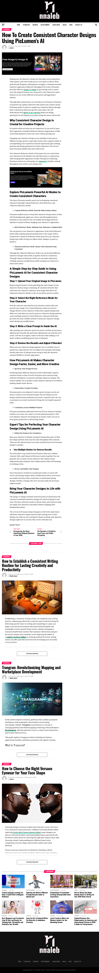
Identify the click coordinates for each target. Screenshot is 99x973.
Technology (26, 25)
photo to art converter (31, 112)
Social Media (56, 25)
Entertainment (45, 25)
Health (65, 25)
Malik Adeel (13, 576)
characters (43, 161)
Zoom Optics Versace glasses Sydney (27, 832)
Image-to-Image (30, 89)
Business (35, 25)
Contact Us (78, 25)
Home (18, 25)
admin (12, 48)
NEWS (70, 25)
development (10, 730)
